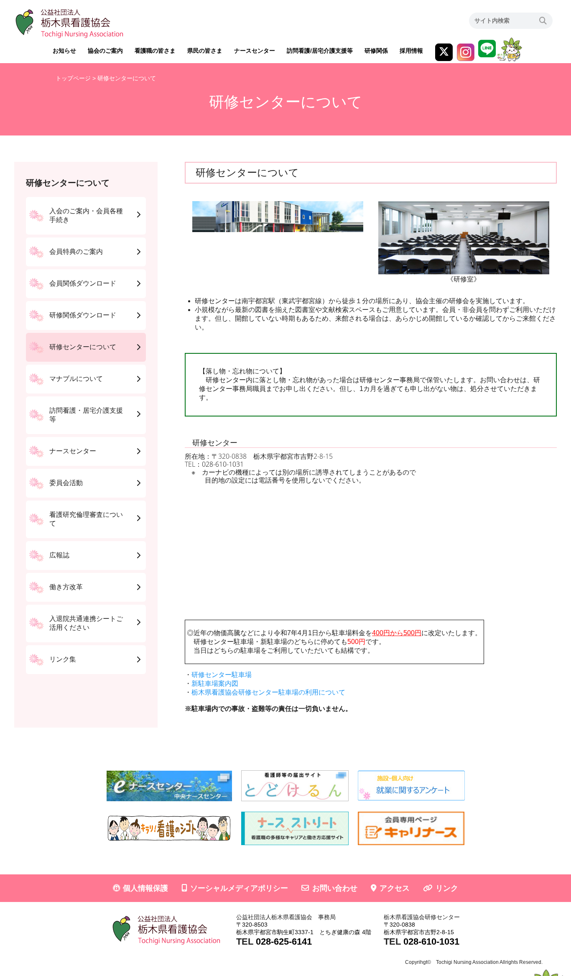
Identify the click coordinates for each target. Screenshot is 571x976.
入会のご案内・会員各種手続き (86, 215)
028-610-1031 (223, 464)
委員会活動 (66, 482)
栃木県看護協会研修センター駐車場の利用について (268, 692)
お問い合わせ (334, 888)
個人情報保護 (145, 888)
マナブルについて (76, 378)
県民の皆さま (204, 50)
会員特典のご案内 (76, 251)
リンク (447, 888)
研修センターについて (82, 346)
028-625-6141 (284, 941)
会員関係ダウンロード (82, 283)
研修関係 (376, 50)
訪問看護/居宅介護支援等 (320, 50)
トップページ (73, 78)
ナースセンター (254, 50)
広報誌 (59, 555)
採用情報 (411, 50)
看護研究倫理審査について (86, 519)
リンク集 (62, 659)
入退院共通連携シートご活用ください (86, 623)
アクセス (395, 888)
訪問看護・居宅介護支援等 (86, 415)
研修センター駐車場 (221, 674)
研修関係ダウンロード (82, 315)
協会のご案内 (105, 50)
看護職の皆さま (155, 50)
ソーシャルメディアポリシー (239, 888)
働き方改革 (66, 586)
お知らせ (64, 50)
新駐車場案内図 (214, 683)
